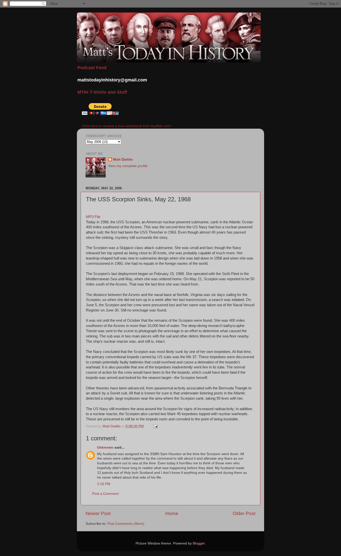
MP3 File (93, 217)
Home (171, 513)
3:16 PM (103, 484)
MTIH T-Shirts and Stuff (102, 92)
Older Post (244, 513)
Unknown (105, 447)
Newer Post (98, 513)
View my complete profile (128, 166)
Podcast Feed (92, 67)
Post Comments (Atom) (125, 524)
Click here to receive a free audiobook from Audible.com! (126, 126)
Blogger (199, 543)
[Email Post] (155, 426)
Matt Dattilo (123, 159)
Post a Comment (105, 494)
